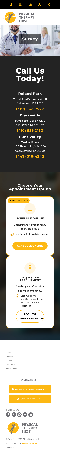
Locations (30, 380)
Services (9, 356)
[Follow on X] (14, 414)
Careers (9, 360)
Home (8, 353)
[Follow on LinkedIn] (30, 414)
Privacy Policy (12, 368)
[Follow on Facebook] (8, 414)
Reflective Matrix (29, 443)
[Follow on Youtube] (25, 414)
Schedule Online (30, 245)
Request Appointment (30, 316)
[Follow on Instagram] (19, 414)
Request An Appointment (30, 389)
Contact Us (11, 364)
